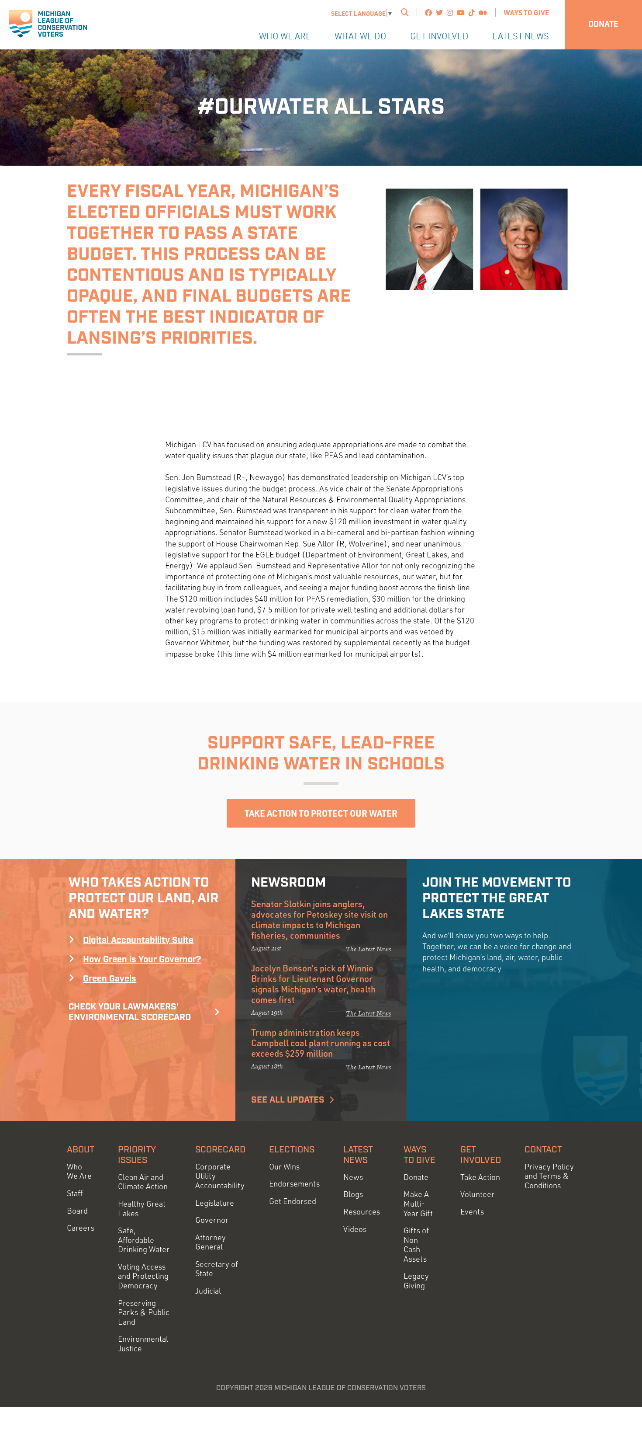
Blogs (353, 1194)
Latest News (520, 36)
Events (472, 1211)
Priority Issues (137, 1155)
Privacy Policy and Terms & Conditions (549, 1176)
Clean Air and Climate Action (143, 1182)
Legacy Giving (416, 1280)
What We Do (361, 36)
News (353, 1177)
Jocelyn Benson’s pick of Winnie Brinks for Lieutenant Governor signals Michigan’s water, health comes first (313, 983)
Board (77, 1210)
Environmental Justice (143, 1343)
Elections (291, 1150)
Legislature (214, 1202)
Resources (361, 1211)
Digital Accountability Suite (138, 940)
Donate (603, 24)
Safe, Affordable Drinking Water (143, 1240)
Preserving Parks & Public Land (143, 1312)
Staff (75, 1193)
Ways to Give (526, 12)
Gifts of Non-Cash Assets (416, 1244)
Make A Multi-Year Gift (418, 1204)
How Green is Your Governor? (142, 959)
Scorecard (220, 1150)
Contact (543, 1150)
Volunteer (477, 1194)
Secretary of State (216, 1269)
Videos (354, 1229)
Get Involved (439, 36)
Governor (211, 1220)
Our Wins (284, 1166)
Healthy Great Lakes (142, 1208)
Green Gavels (109, 979)
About (80, 1150)
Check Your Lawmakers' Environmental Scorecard (130, 1012)
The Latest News (368, 949)
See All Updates (287, 1100)
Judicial (208, 1290)
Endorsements (294, 1183)
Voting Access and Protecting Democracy (143, 1276)
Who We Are (285, 36)
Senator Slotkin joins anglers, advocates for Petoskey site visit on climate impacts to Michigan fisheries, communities (319, 919)
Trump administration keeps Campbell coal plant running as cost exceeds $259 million (320, 1042)
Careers (80, 1227)
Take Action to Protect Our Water (321, 813)
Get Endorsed (292, 1201)
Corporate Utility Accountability (220, 1176)
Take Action (480, 1177)
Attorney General (210, 1242)
